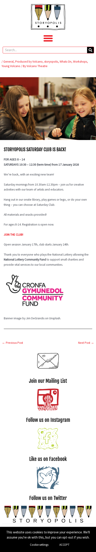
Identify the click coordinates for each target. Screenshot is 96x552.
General (8, 62)
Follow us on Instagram (48, 420)
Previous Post (12, 343)
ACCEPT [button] (64, 545)
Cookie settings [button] (39, 545)
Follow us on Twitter (48, 498)
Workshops (80, 62)
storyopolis (51, 62)
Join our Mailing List (48, 381)
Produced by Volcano (29, 62)
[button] (48, 38)
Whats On (65, 62)
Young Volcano (11, 66)
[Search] (90, 50)
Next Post (86, 343)
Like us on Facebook (48, 459)
